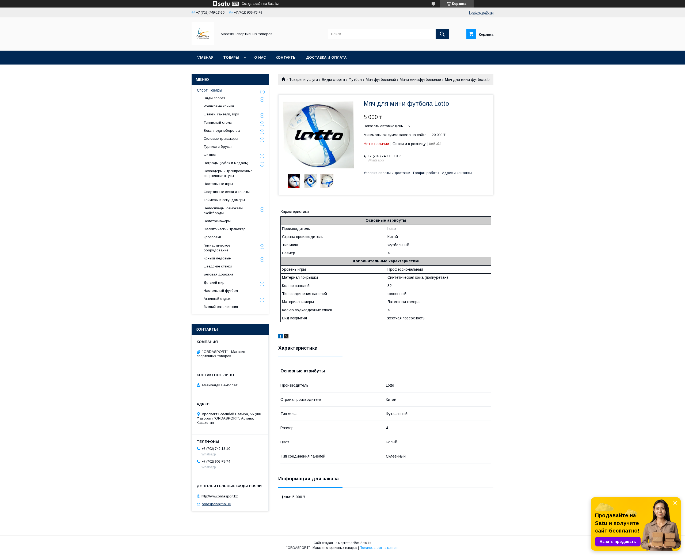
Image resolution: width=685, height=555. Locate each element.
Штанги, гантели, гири (221, 114)
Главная (205, 57)
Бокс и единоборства (222, 131)
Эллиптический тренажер (225, 229)
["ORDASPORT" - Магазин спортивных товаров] (203, 43)
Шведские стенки (218, 266)
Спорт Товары (209, 90)
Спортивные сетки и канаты (227, 192)
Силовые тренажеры (221, 139)
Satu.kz (365, 543)
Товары (231, 57)
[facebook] (280, 337)
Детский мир (214, 283)
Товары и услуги (303, 79)
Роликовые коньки (219, 106)
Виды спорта (333, 79)
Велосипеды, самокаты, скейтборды (223, 210)
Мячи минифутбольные (420, 79)
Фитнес (210, 155)
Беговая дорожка (218, 274)
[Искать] (442, 34)
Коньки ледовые (217, 258)
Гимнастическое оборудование (217, 247)
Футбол (355, 79)
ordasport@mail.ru (216, 504)
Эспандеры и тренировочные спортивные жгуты (228, 173)
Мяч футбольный (381, 79)
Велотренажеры (217, 221)
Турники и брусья (218, 147)
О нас (260, 57)
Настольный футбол (221, 291)
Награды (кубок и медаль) (226, 163)
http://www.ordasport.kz (219, 496)
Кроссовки (212, 237)
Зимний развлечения (221, 307)
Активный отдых (217, 299)
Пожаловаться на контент (379, 548)
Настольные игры (218, 184)
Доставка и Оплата (326, 57)
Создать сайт (252, 4)
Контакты (286, 57)
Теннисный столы (218, 122)
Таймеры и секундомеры (224, 200)
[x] (286, 337)
